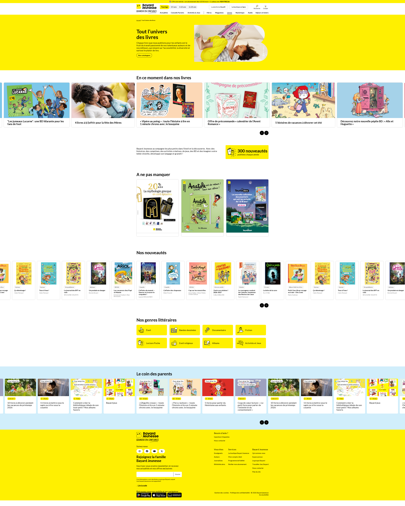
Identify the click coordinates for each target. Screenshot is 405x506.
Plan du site (256, 472)
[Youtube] (154, 451)
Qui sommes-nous (258, 453)
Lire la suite (142, 486)
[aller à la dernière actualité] (262, 133)
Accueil (138, 20)
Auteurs (217, 457)
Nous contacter (219, 441)
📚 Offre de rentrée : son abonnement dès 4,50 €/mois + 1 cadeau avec (199, 2)
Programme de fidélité (236, 461)
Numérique (240, 13)
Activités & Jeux (194, 13)
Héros (209, 13)
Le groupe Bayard (258, 461)
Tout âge (164, 7)
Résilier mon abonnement (237, 464)
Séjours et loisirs (262, 13)
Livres (229, 13)
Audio (250, 13)
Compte (265, 8)
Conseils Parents (177, 13)
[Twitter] (162, 451)
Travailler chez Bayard (260, 464)
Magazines (219, 13)
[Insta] (139, 451)
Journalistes (218, 461)
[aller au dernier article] (262, 422)
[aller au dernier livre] (262, 305)
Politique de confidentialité (240, 493)
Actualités (164, 13)
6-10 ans (182, 7)
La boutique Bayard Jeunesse (238, 453)
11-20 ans (192, 7)
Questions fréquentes (222, 437)
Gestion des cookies (221, 493)
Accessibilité (264, 495)
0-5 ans (174, 7)
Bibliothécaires (219, 464)
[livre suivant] (266, 305)
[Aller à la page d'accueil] (146, 13)
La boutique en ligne (239, 7)
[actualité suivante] (266, 133)
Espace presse (257, 457)
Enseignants (218, 453)
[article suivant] (266, 422)
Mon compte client (235, 457)
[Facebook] (147, 451)
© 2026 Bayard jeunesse (260, 493)
